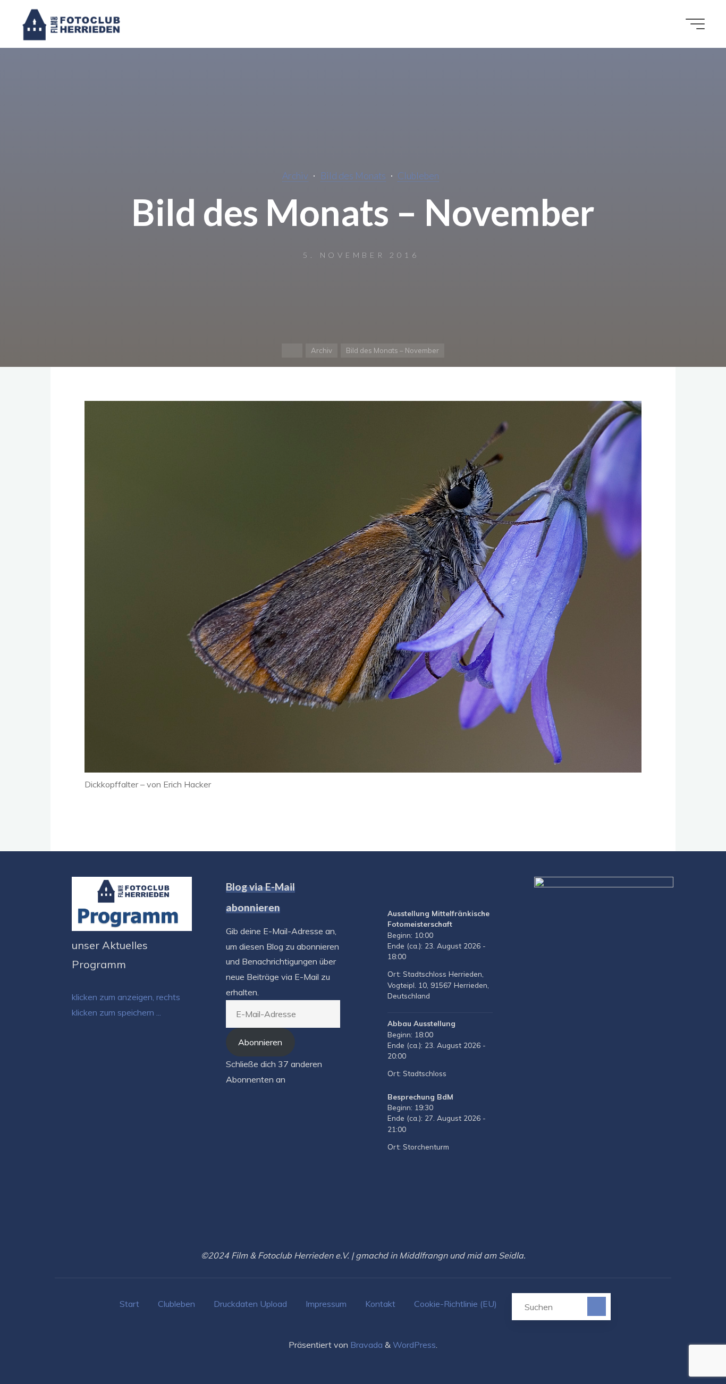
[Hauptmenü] (695, 24)
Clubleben (418, 175)
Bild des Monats (353, 175)
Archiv (295, 175)
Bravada (365, 1344)
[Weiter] (488, 890)
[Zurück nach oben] (684, 1342)
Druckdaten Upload (250, 1303)
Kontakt (380, 1303)
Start (129, 1303)
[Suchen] (596, 1306)
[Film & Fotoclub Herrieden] (71, 24)
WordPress (414, 1344)
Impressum (326, 1303)
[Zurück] (392, 890)
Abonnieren (260, 1042)
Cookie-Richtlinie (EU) (455, 1303)
